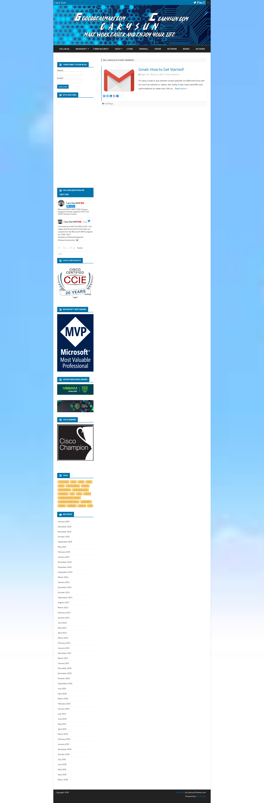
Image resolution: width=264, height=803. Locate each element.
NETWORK (172, 49)
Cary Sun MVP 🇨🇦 (72, 221)
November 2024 (65, 567)
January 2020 (63, 709)
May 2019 (62, 724)
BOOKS (186, 49)
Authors (200, 49)
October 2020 (64, 678)
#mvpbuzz (62, 237)
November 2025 (64, 531)
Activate (85, 485)
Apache (82, 505)
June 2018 (62, 764)
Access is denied (73, 485)
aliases (62, 505)
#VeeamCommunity (66, 240)
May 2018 (62, 769)
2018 (81, 481)
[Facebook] (198, 2)
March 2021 (63, 658)
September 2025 (65, 542)
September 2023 (65, 597)
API (90, 505)
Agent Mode (86, 501)
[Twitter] (195, 2)
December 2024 (65, 562)
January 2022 (63, 648)
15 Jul (85, 222)
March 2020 (63, 698)
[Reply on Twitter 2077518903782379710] (59, 247)
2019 (89, 481)
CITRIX (130, 49)
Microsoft (81, 49)
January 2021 (63, 663)
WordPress (201, 796)
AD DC (87, 493)
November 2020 (65, 673)
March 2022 (63, 638)
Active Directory (65, 489)
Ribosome (180, 792)
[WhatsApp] (204, 2)
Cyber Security (101, 49)
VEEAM (158, 49)
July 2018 (62, 759)
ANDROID (72, 505)
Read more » (181, 88)
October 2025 (64, 536)
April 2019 (62, 729)
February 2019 (64, 739)
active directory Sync (80, 489)
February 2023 (64, 612)
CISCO (117, 49)
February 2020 (64, 703)
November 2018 (64, 749)
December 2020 (65, 668)
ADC (79, 493)
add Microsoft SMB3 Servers (69, 501)
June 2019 (62, 719)
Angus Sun (145, 74)
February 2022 (64, 643)
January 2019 (63, 744)
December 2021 (64, 653)
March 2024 (63, 577)
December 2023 (65, 587)
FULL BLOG (64, 49)
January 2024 (64, 582)
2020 (61, 485)
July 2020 (62, 688)
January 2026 (63, 521)
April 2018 (62, 774)
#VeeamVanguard (75, 237)
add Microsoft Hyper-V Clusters (69, 497)
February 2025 (64, 552)
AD (72, 493)
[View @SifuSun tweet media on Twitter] (77, 240)
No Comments (173, 74)
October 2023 (64, 592)
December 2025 (64, 526)
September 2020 (65, 683)
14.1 (73, 481)
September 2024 (65, 572)
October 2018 (63, 754)
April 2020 (62, 693)
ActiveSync (63, 493)
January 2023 (63, 617)
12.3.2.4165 (64, 481)
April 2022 (62, 633)
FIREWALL (143, 49)
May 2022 (62, 628)
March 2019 (63, 734)
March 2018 (63, 779)
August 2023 (63, 602)
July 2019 (62, 714)
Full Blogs (109, 103)
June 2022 (62, 623)
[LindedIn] (200, 2)
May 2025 (62, 547)
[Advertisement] (75, 143)
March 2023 (63, 607)
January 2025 (63, 557)
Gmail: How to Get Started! (161, 69)
